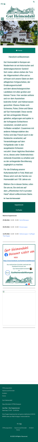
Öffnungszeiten (7, 388)
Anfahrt (4, 393)
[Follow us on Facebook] (1, 4)
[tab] (19, 50)
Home (4, 396)
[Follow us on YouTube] (4, 4)
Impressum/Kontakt (8, 390)
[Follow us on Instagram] (3, 4)
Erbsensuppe (23, 227)
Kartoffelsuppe (24, 220)
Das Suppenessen (14, 408)
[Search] (34, 1)
